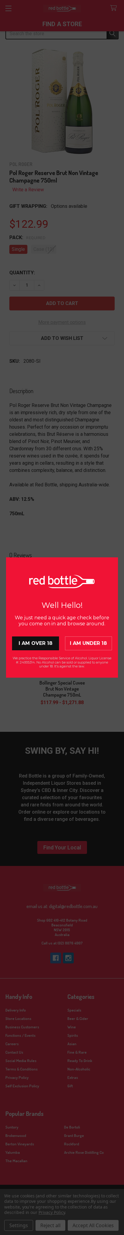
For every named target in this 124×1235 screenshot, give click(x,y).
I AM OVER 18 (35, 643)
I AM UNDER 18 (88, 643)
